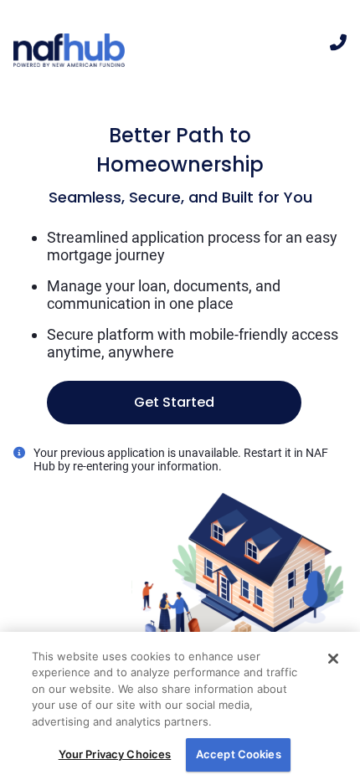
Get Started (174, 402)
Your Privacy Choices (115, 754)
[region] (180, 706)
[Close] (333, 658)
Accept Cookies (238, 754)
